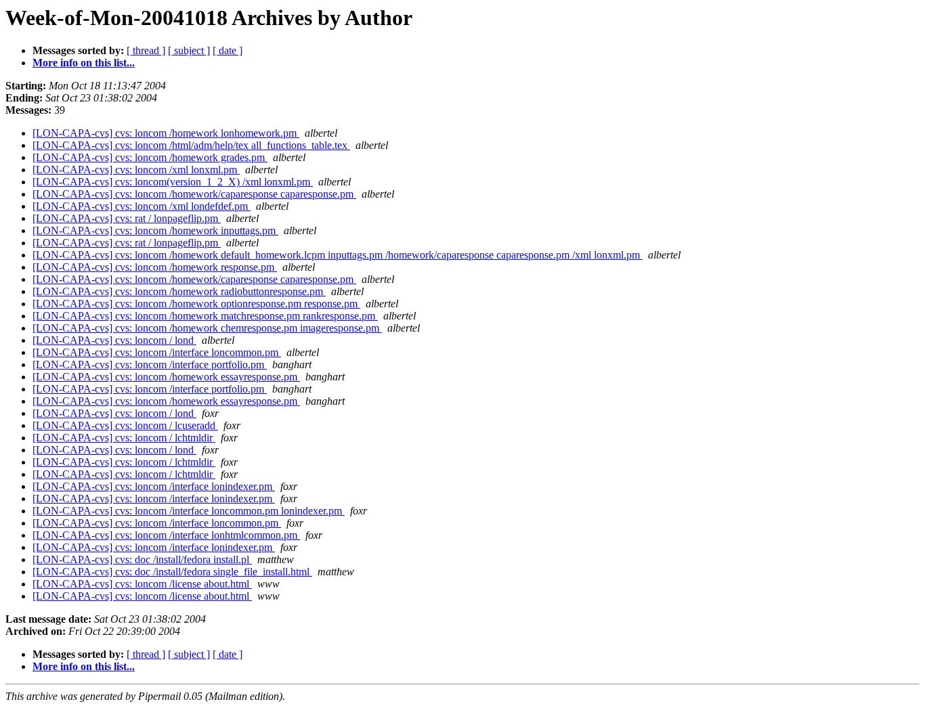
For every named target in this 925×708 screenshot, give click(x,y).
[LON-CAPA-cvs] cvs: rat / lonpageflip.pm (127, 218)
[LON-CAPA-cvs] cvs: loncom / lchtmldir (124, 437)
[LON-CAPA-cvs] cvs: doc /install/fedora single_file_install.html (172, 571)
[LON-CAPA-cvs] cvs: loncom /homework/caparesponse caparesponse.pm (194, 194)
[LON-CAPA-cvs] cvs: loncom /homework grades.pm (150, 157)
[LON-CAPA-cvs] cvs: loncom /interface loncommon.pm (157, 352)
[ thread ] (146, 50)
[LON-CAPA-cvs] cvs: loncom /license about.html (142, 584)
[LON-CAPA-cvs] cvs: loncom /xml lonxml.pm (136, 169)
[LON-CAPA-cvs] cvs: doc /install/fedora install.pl (142, 559)
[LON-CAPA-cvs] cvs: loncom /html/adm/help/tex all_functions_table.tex (191, 145)
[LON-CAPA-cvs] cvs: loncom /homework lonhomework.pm (166, 133)
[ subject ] (189, 50)
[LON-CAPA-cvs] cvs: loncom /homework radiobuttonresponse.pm (179, 291)
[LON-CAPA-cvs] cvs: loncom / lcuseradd (125, 425)
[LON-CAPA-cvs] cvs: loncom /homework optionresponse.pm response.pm (196, 303)
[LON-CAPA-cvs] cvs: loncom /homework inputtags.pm (155, 230)
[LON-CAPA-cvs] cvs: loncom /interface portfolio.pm (150, 364)
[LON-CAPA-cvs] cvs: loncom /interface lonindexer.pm (154, 486)
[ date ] (227, 50)
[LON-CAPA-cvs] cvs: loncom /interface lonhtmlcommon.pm (166, 535)
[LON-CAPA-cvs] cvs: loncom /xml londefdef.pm (142, 206)
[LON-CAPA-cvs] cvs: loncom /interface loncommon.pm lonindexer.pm (189, 510)
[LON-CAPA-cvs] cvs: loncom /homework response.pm (155, 267)
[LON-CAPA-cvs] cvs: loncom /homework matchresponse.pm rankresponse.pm (205, 316)
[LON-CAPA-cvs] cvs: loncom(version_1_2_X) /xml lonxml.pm (173, 181)
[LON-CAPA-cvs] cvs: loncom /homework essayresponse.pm (166, 376)
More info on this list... (84, 62)
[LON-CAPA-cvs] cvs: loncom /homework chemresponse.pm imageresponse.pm (207, 328)
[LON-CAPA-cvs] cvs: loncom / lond (114, 340)
